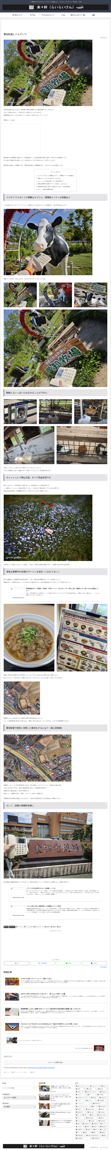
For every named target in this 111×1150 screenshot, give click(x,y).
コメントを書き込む (55, 1062)
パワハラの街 (29, 926)
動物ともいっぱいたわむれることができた (49, 178)
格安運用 (13, 926)
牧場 (60, 926)
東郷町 (54, 926)
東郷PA (48, 926)
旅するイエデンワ (39, 926)
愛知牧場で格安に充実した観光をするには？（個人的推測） (54, 186)
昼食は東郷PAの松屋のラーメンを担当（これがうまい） (53, 184)
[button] (94, 963)
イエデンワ (20, 926)
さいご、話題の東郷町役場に (46, 189)
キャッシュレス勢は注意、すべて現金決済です (50, 181)
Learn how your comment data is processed (41, 1067)
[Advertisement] (55, 27)
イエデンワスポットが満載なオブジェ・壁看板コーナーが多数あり (56, 175)
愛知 (7, 926)
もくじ (53, 172)
